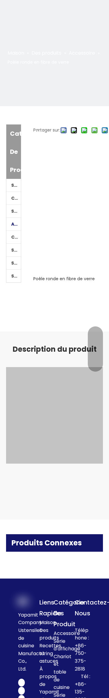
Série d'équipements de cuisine (16, 211)
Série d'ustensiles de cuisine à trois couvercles (16, 276)
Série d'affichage (16, 250)
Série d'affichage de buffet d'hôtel (16, 263)
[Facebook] (21, 683)
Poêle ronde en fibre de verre (64, 279)
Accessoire (16, 224)
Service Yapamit (16, 185)
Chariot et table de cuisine (16, 237)
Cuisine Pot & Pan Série (16, 198)
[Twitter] (21, 691)
